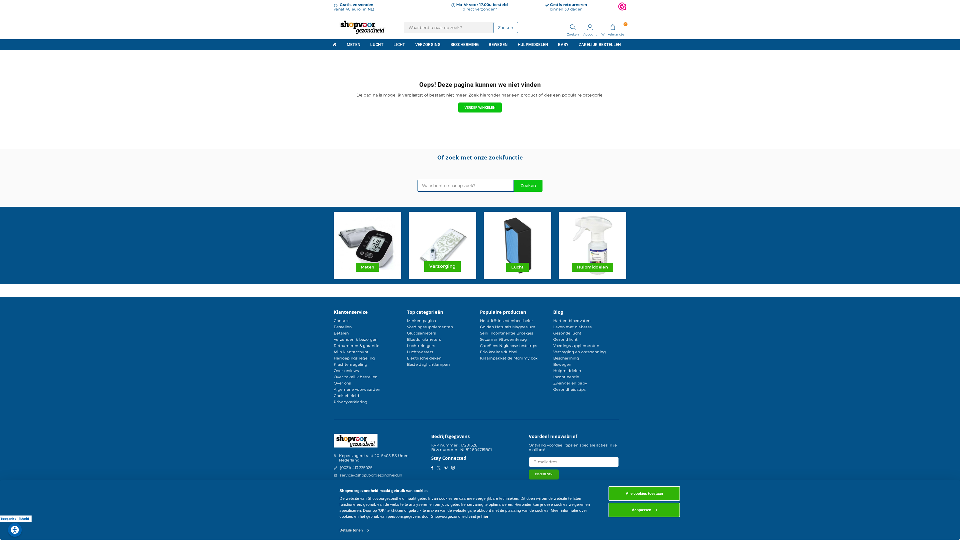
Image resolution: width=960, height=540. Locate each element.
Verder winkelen (480, 108)
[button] (612, 26)
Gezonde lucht (567, 333)
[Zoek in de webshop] (573, 26)
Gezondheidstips (569, 389)
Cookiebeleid (346, 395)
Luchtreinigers (421, 345)
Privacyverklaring (350, 402)
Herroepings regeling (354, 358)
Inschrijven (543, 474)
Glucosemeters (421, 333)
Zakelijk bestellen (600, 44)
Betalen (341, 333)
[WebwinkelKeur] (622, 7)
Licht (399, 44)
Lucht (377, 44)
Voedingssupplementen (430, 326)
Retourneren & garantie (356, 345)
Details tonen (351, 530)
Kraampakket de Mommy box (509, 358)
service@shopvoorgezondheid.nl (371, 475)
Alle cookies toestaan (644, 493)
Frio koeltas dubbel (498, 352)
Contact (341, 320)
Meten (353, 44)
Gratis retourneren (568, 4)
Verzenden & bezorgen (356, 339)
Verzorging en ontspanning (579, 352)
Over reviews (346, 370)
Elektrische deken (424, 358)
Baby (563, 44)
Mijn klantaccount (351, 352)
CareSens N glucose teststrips (508, 345)
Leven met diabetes (572, 326)
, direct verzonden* (482, 7)
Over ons (342, 383)
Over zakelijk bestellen (356, 376)
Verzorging (427, 44)
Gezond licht (565, 339)
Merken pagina (421, 320)
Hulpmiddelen (533, 44)
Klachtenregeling (350, 364)
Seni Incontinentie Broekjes (506, 333)
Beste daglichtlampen (428, 364)
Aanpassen (641, 510)
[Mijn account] (590, 26)
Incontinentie (566, 376)
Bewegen (498, 44)
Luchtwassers (420, 352)
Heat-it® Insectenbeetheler (506, 320)
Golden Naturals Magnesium (507, 326)
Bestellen (343, 326)
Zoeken (528, 185)
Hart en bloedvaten (572, 320)
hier (484, 516)
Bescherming (464, 44)
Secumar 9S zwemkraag (503, 339)
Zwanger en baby (570, 383)
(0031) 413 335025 (356, 467)
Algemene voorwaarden (357, 389)
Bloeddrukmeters (424, 339)
